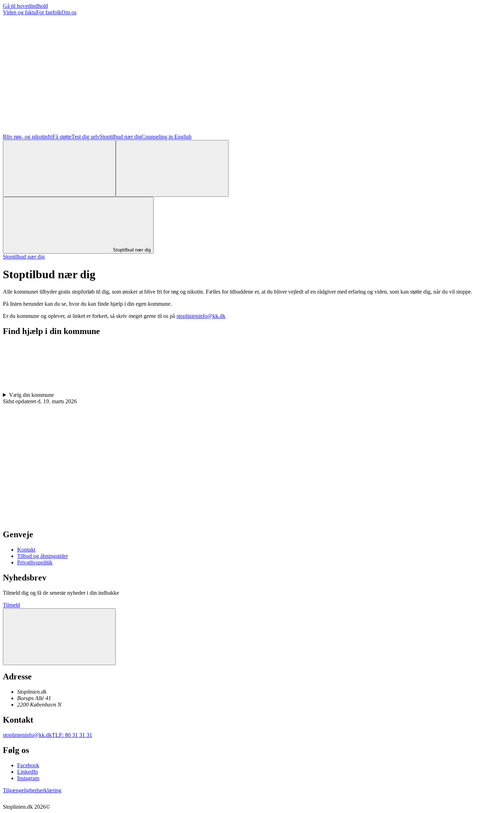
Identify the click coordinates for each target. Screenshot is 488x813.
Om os (68, 12)
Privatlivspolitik (35, 562)
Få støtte (62, 137)
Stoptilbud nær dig (120, 137)
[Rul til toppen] (59, 636)
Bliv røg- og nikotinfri (28, 137)
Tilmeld (11, 605)
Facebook (28, 765)
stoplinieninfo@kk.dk (200, 316)
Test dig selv (85, 137)
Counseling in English (166, 137)
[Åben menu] (172, 168)
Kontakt (26, 550)
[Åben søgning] (59, 168)
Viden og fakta (19, 12)
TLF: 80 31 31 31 (72, 735)
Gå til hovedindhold (25, 6)
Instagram (28, 778)
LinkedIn (27, 772)
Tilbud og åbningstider (42, 556)
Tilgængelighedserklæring (32, 790)
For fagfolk (48, 12)
